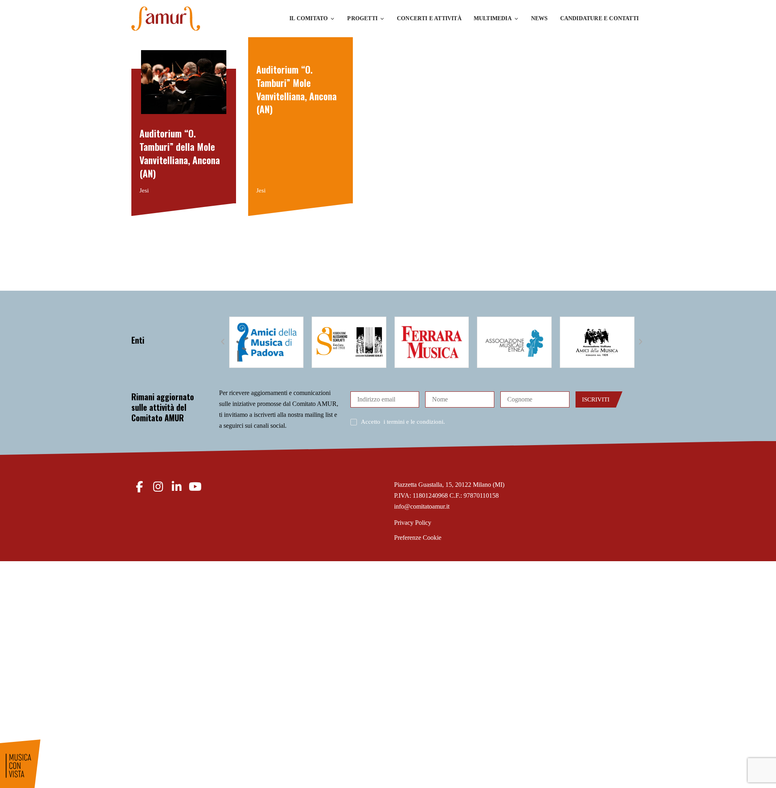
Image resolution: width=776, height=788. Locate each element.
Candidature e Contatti (599, 18)
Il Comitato (308, 18)
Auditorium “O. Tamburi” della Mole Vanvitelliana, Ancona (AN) (179, 153)
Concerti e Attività (429, 18)
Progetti (362, 18)
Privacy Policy (412, 522)
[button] (223, 342)
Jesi (144, 190)
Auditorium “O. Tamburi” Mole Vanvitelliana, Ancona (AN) (296, 89)
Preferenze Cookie (417, 537)
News (539, 18)
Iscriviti (595, 399)
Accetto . (403, 421)
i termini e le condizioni (413, 421)
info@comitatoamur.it (421, 506)
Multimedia (493, 18)
